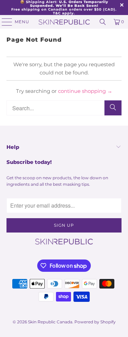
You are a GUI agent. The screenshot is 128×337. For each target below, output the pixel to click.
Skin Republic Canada (50, 321)
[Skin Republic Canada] (64, 22)
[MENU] (4, 22)
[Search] (102, 22)
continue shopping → (85, 91)
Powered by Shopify (95, 321)
